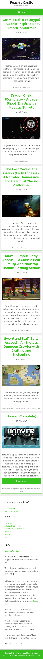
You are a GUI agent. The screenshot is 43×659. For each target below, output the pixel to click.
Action (17, 161)
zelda (38, 408)
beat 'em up (18, 330)
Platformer (22, 248)
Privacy (8, 531)
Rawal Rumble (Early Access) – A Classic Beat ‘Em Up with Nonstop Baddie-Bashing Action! (21, 262)
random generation (27, 408)
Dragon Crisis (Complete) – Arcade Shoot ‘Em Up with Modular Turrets (21, 101)
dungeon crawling (14, 408)
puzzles (28, 248)
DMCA (7, 537)
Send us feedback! (13, 551)
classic (24, 87)
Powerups (37, 488)
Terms (7, 534)
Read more (21, 481)
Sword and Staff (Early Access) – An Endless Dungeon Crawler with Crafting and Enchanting (21, 346)
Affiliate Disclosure (12, 526)
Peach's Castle (21, 2)
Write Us (8, 523)
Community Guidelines (14, 529)
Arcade (22, 161)
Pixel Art (23, 488)
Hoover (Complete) (21, 416)
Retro (28, 87)
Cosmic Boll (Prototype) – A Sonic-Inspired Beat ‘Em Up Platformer (21, 24)
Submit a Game (11, 511)
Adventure (18, 87)
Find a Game (10, 508)
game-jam (17, 488)
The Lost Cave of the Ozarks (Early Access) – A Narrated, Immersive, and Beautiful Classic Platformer (21, 177)
